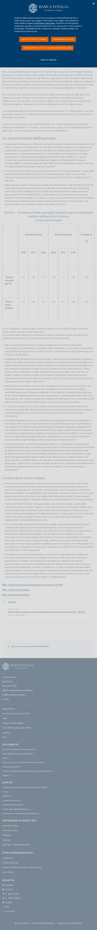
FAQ (4, 737)
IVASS (4, 758)
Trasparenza (7, 858)
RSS (7, 907)
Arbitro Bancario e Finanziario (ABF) (17, 754)
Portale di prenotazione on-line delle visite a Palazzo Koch (26, 771)
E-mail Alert (10, 911)
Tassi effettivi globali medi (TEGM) (16, 728)
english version (48, 61)
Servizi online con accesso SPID (15, 713)
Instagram (9, 885)
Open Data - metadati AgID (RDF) (16, 845)
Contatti (5, 699)
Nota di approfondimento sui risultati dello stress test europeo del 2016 (46, 612)
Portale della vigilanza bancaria (15, 809)
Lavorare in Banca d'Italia (12, 723)
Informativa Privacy (10, 826)
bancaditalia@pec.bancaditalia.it (19, 690)
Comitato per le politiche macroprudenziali (20, 813)
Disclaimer (6, 835)
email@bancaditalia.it (17, 695)
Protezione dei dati (10, 863)
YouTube (9, 889)
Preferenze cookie (10, 830)
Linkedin (8, 902)
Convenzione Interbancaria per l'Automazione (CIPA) (24, 787)
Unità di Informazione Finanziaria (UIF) (18, 749)
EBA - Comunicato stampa (15, 590)
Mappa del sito (8, 709)
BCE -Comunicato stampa (15, 595)
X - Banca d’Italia (12, 894)
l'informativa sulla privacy (44, 23)
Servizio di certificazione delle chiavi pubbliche (22, 867)
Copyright (6, 840)
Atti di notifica (8, 872)
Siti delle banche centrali (12, 805)
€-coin (5, 792)
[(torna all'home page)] (17, 667)
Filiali (4, 718)
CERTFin (6, 796)
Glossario (6, 732)
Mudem (5, 775)
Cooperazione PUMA (11, 800)
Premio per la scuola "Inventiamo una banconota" (22, 762)
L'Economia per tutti (10, 767)
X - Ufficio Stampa (12, 898)
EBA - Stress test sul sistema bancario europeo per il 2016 (32, 585)
